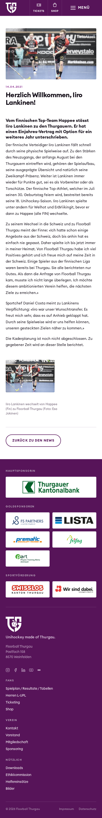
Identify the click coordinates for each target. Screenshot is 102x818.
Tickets (38, 11)
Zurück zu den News (33, 440)
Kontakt (12, 728)
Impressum (66, 809)
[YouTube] (31, 670)
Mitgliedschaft (17, 742)
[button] (80, 8)
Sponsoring (14, 749)
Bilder (10, 788)
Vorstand (13, 735)
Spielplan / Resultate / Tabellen (29, 688)
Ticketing (13, 702)
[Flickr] (39, 670)
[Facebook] (16, 670)
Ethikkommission (18, 775)
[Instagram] (8, 670)
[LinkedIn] (23, 670)
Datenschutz (87, 809)
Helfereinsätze (17, 782)
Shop (55, 11)
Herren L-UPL (16, 695)
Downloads (14, 768)
